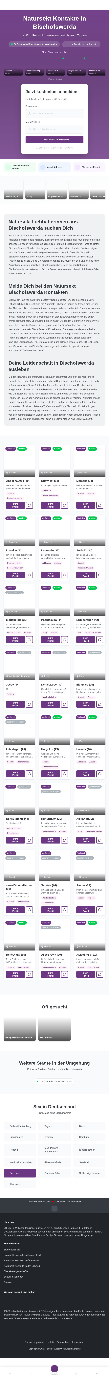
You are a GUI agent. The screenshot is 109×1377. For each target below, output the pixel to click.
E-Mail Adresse (33, 122)
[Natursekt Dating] (54, 5)
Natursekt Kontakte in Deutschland (22, 1255)
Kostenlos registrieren (56, 139)
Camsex (8, 1282)
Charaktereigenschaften (16, 1271)
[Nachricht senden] (29, 505)
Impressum (78, 1342)
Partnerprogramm (34, 1342)
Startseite (32, 1201)
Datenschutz (63, 1342)
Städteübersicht (12, 1249)
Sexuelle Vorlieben (13, 1276)
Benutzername (32, 106)
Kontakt (50, 1342)
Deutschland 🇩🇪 (46, 1201)
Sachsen (60, 1201)
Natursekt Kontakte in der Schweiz (22, 1266)
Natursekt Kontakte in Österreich (21, 1260)
